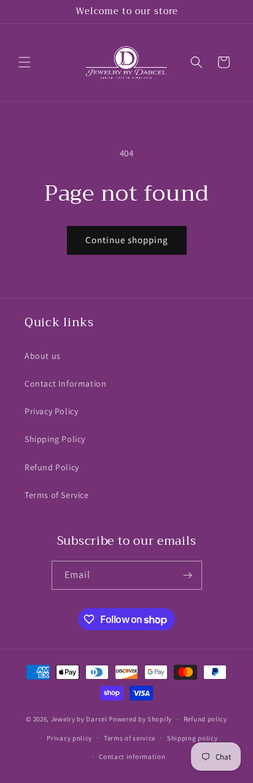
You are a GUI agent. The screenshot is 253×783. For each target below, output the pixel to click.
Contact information (132, 756)
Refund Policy (52, 467)
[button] (24, 62)
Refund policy (205, 719)
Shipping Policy (55, 438)
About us (43, 355)
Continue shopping (126, 240)
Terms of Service (57, 494)
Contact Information (65, 383)
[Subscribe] (187, 575)
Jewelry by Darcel (79, 719)
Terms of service (129, 738)
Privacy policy (69, 738)
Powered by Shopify (140, 719)
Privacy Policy (51, 411)
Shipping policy (192, 738)
